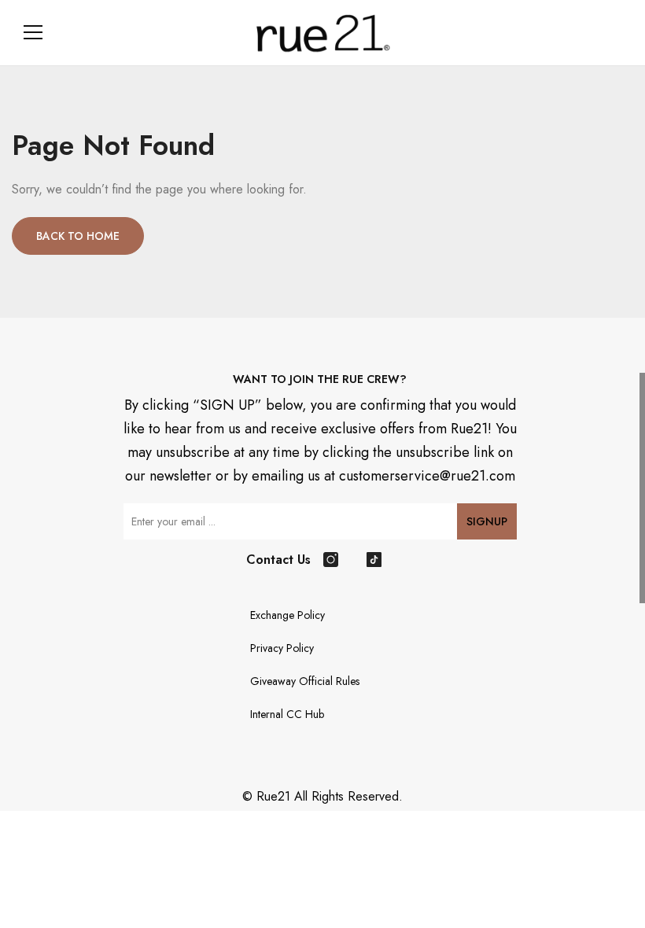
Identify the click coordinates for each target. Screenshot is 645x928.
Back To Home (78, 236)
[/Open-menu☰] (33, 32)
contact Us (278, 560)
